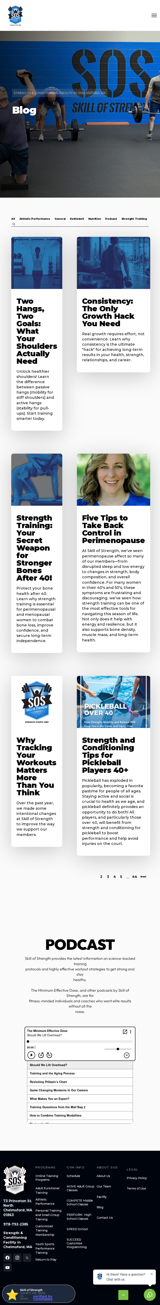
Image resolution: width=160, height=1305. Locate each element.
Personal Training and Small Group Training (48, 1215)
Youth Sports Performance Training (45, 1248)
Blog (100, 1207)
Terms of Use (136, 1188)
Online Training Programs (46, 1178)
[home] (15, 15)
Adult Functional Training (47, 1190)
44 (134, 877)
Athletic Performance (45, 1202)
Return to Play (45, 1259)
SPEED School (77, 1229)
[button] (13, 219)
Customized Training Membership (44, 1230)
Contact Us (105, 1218)
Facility (102, 1197)
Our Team (104, 1186)
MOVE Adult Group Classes (80, 1188)
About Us (103, 1176)
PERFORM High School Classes (79, 1216)
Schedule (73, 1176)
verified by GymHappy (43, 1297)
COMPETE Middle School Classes (80, 1202)
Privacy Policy (137, 1178)
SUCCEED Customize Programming (77, 1243)
